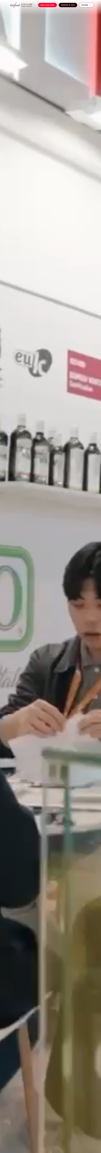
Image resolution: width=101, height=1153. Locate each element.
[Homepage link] (21, 5)
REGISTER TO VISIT (68, 5)
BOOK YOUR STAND (47, 5)
